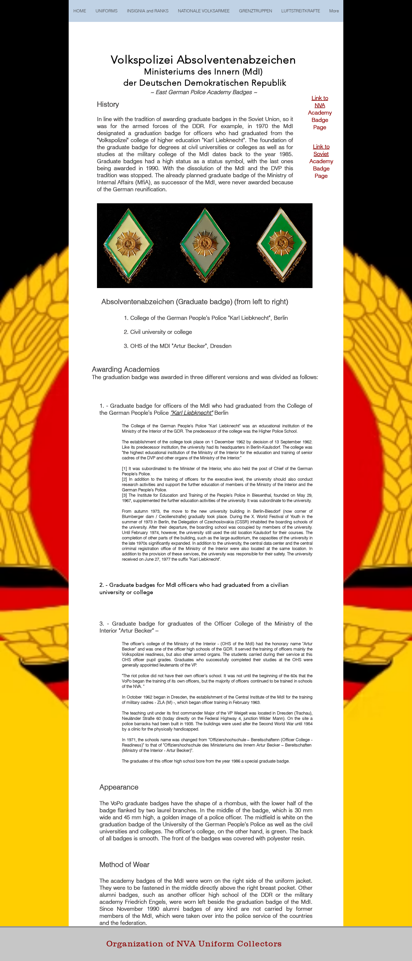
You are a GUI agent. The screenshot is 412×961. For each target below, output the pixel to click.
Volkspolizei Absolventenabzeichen (203, 59)
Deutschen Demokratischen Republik (212, 83)
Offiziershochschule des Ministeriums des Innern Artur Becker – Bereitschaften (237, 745)
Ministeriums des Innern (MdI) (203, 72)
